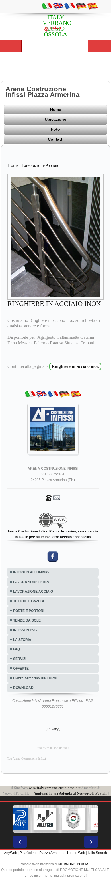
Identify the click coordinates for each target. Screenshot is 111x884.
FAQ (16, 649)
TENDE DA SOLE (27, 620)
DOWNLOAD (23, 688)
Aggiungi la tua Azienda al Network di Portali (70, 793)
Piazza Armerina (52, 853)
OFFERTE (21, 668)
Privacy (53, 729)
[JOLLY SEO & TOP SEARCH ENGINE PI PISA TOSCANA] (45, 819)
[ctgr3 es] (92, 6)
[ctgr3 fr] (69, 6)
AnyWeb (10, 853)
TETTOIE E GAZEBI (28, 601)
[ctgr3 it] (47, 6)
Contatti (55, 139)
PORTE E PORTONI (28, 611)
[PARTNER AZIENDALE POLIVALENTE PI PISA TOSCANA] (16, 819)
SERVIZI (19, 659)
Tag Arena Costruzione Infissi (26, 758)
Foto (55, 129)
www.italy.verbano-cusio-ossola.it (55, 788)
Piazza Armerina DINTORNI (35, 678)
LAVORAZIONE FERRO (31, 582)
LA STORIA (22, 640)
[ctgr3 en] (58, 6)
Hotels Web (76, 853)
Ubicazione (55, 119)
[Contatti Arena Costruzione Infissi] (53, 497)
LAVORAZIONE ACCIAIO (33, 592)
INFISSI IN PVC (25, 630)
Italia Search (97, 853)
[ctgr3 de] (81, 6)
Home (55, 109)
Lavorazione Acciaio (40, 165)
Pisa (23, 853)
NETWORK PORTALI (74, 864)
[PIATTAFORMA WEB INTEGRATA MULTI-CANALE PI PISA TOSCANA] (73, 819)
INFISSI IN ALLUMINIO (31, 572)
